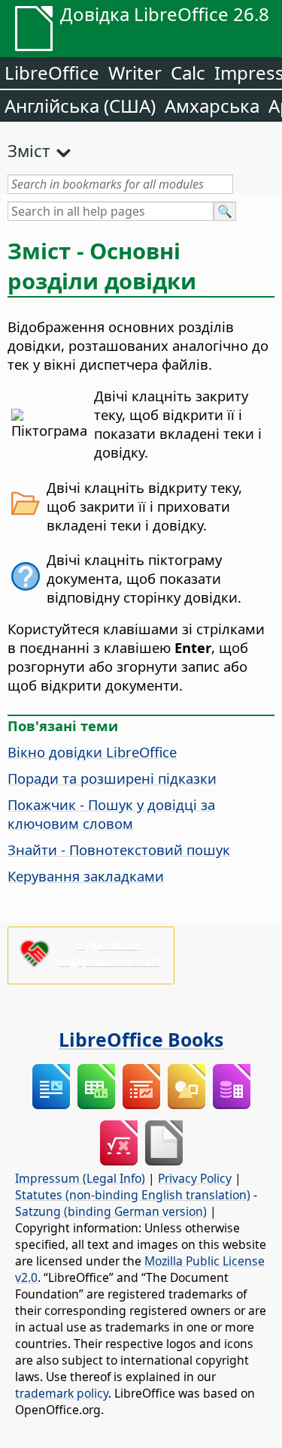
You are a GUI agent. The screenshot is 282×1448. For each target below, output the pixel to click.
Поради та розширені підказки (112, 778)
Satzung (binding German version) (111, 1211)
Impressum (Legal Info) (80, 1178)
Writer (135, 72)
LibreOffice (52, 72)
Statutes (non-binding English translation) (132, 1195)
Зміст (29, 150)
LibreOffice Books (141, 1039)
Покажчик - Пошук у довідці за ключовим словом (111, 814)
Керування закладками (86, 875)
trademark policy (61, 1393)
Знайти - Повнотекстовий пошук (119, 849)
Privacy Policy (195, 1178)
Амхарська (212, 105)
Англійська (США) (80, 105)
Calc (188, 72)
